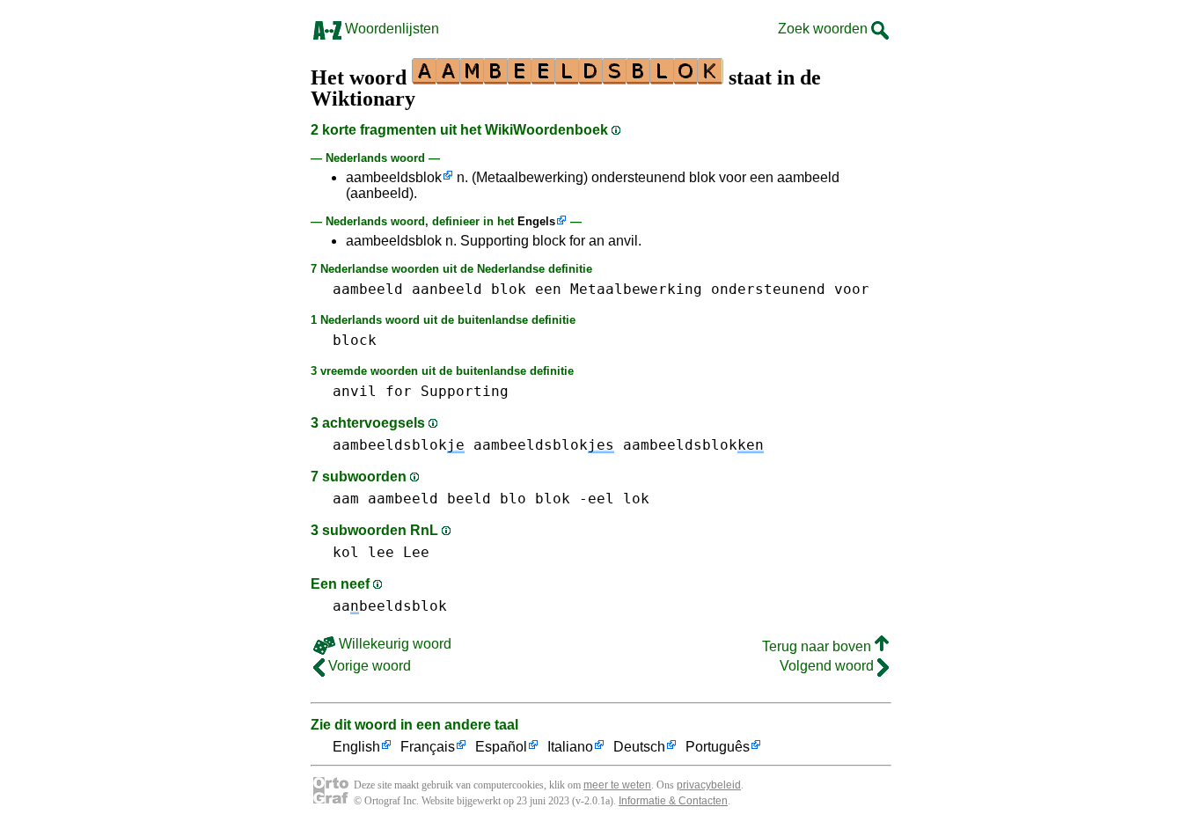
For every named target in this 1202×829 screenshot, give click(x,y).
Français (427, 746)
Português (717, 746)
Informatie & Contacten (673, 801)
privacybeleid (709, 785)
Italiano (570, 746)
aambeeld (368, 289)
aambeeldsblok (394, 177)
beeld (469, 498)
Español (501, 746)
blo (513, 498)
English (356, 746)
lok (636, 498)
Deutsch (639, 746)
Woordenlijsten (390, 28)
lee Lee (398, 552)
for (398, 391)
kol (346, 552)
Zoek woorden (824, 28)
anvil (355, 391)
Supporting (465, 391)
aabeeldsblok (390, 606)
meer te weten (617, 785)
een (548, 289)
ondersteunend (768, 289)
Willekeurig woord (393, 643)
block (355, 340)
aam (346, 498)
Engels (536, 221)
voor (851, 289)
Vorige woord (368, 665)
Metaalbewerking (636, 289)
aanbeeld (447, 289)
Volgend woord (828, 665)
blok (508, 289)
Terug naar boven (818, 646)
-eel (596, 498)
